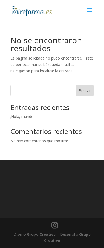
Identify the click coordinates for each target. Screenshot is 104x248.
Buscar (85, 90)
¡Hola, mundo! (22, 116)
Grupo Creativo (41, 234)
